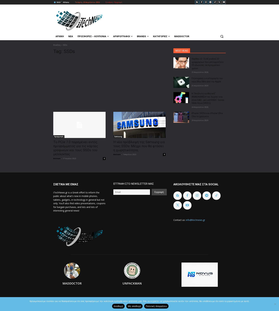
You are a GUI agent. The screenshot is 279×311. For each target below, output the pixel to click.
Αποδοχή (118, 306)
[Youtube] (224, 2)
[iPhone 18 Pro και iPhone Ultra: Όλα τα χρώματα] (181, 117)
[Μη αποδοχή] (275, 304)
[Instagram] (206, 2)
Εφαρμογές (58, 136)
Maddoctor (72, 283)
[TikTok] (215, 2)
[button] (222, 36)
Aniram (56, 158)
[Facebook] (201, 2)
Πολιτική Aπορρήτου (156, 306)
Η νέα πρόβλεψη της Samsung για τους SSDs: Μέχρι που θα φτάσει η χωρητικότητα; (139, 146)
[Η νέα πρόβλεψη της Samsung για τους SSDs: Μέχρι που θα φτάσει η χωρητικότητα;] (139, 125)
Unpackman (132, 283)
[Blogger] (197, 2)
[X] (219, 2)
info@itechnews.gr (195, 219)
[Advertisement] (109, 81)
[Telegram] (210, 2)
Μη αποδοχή (134, 306)
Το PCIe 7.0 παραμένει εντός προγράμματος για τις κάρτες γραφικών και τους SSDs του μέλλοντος (75, 148)
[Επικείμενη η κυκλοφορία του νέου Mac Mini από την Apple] (181, 82)
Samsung (118, 136)
